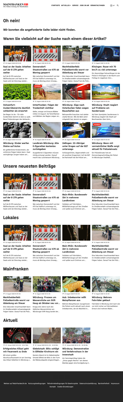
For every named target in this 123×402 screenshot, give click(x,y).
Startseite (55, 5)
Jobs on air (84, 5)
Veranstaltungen (97, 5)
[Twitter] (61, 376)
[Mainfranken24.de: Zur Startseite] (15, 5)
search (118, 5)
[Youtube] (67, 376)
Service (75, 5)
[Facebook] (55, 376)
